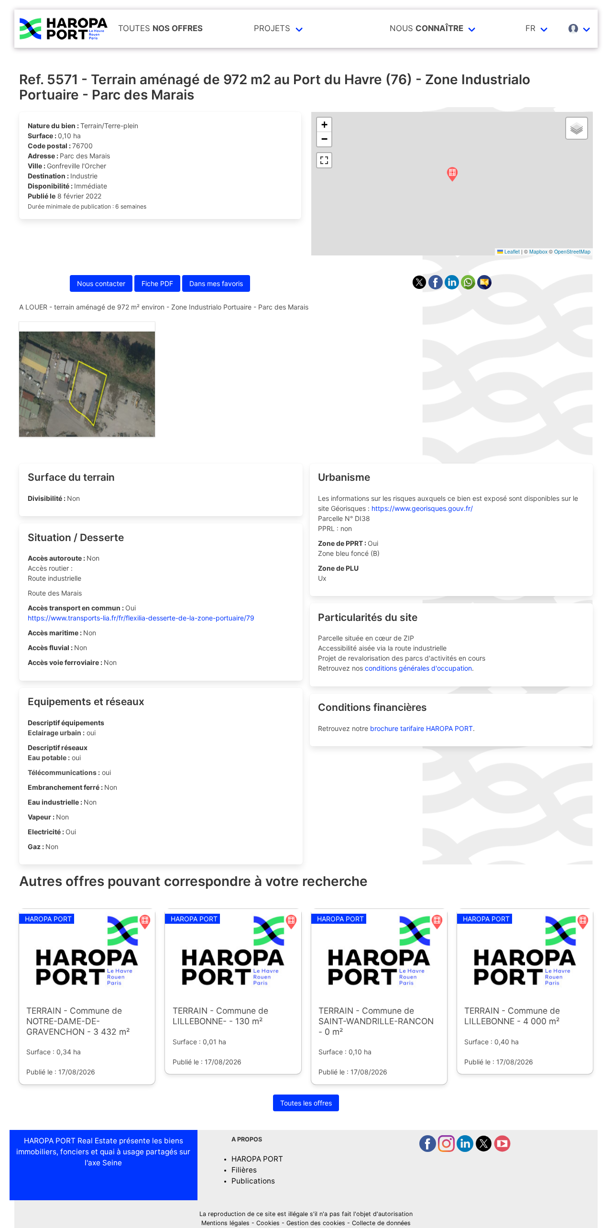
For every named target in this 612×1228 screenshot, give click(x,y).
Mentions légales (225, 1223)
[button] (452, 175)
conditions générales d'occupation (418, 668)
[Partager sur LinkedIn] (453, 287)
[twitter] (484, 1149)
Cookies (268, 1223)
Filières (244, 1169)
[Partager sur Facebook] (436, 287)
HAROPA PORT (257, 1158)
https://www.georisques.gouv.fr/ (422, 508)
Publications (253, 1180)
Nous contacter (101, 283)
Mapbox (538, 251)
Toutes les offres (306, 1103)
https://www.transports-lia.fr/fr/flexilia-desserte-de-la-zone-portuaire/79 (141, 618)
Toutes (160, 28)
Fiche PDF (157, 283)
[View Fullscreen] (324, 160)
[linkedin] (466, 1149)
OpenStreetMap (572, 251)
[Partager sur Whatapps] (469, 287)
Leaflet (511, 251)
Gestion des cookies (315, 1223)
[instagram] (447, 1149)
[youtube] (502, 1149)
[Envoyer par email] (484, 287)
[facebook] (428, 1149)
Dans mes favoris (216, 283)
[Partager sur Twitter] (420, 287)
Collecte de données (381, 1223)
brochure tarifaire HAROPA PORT (421, 728)
